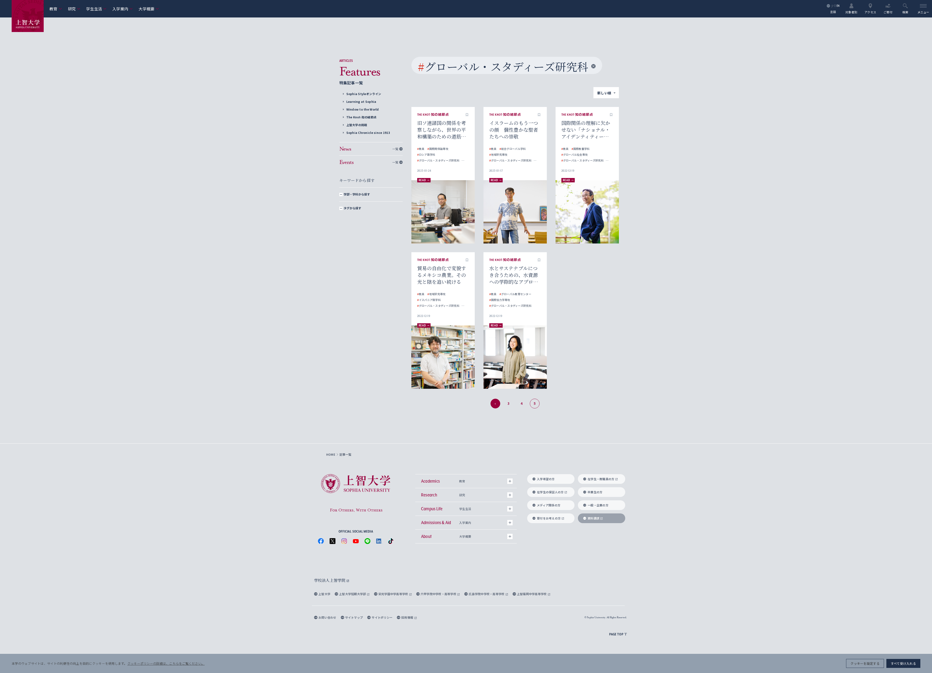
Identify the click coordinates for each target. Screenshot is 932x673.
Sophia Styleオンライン (363, 94)
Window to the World (362, 109)
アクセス (870, 12)
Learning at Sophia (361, 101)
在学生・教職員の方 (601, 479)
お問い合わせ (327, 617)
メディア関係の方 (548, 505)
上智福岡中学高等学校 (532, 594)
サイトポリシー (382, 617)
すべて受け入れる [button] (903, 663)
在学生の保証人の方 (550, 492)
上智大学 (324, 594)
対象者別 (851, 12)
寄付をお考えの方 (549, 518)
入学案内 (122, 9)
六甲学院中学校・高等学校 (439, 594)
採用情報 (407, 617)
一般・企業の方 (598, 505)
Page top (616, 634)
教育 (56, 9)
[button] (467, 115)
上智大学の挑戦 (356, 125)
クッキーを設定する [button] (864, 663)
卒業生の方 (595, 492)
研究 (74, 9)
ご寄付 (887, 12)
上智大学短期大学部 (353, 594)
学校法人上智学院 (330, 580)
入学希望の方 (546, 479)
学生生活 (96, 9)
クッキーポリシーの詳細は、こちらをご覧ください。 (166, 663)
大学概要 (149, 9)
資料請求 (593, 518)
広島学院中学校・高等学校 (487, 594)
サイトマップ (354, 617)
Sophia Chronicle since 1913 (368, 132)
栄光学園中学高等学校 (393, 594)
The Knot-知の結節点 (361, 117)
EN (838, 6)
